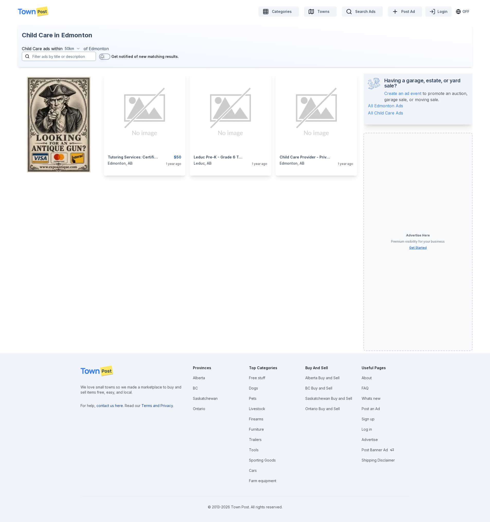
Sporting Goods (262, 460)
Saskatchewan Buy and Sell (328, 398)
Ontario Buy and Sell (322, 408)
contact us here (109, 405)
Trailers (255, 439)
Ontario (199, 408)
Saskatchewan (205, 398)
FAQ (365, 388)
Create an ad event (402, 93)
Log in (367, 429)
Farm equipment (262, 481)
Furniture (256, 429)
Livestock (257, 408)
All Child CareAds (385, 113)
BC (195, 388)
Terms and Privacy (157, 405)
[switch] (104, 57)
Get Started (418, 248)
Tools (254, 450)
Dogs (253, 388)
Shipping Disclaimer (378, 460)
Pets (252, 398)
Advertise (370, 439)
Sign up (368, 419)
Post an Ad (371, 408)
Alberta (199, 378)
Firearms (256, 419)
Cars (253, 470)
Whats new (371, 398)
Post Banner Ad (375, 450)
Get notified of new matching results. (145, 56)
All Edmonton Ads (385, 105)
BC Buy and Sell (318, 388)
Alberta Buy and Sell (322, 378)
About (367, 378)
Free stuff (257, 378)
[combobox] (73, 49)
